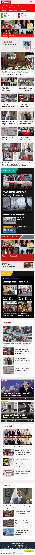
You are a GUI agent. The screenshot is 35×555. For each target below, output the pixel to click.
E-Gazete (22, 5)
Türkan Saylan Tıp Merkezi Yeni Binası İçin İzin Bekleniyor (22, 532)
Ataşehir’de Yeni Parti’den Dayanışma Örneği (8, 140)
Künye (3, 548)
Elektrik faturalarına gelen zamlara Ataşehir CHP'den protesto (10, 316)
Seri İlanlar (5, 10)
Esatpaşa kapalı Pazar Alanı (15, 282)
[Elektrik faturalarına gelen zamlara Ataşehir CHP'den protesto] (10, 306)
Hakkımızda (18, 548)
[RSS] (22, 547)
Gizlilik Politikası (10, 548)
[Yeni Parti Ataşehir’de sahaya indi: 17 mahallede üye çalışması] (17, 334)
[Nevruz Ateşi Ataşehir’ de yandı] (25, 290)
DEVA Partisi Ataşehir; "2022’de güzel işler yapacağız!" (24, 316)
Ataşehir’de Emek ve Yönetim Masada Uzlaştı (15, 446)
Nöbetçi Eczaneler (14, 8)
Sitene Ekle (25, 548)
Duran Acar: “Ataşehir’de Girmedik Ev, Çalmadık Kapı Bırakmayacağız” (22, 351)
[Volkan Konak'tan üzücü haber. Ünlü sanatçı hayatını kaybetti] (17, 388)
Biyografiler (22, 10)
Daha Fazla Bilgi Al (20, 553)
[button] (2, 45)
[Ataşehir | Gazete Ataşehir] (6, 2)
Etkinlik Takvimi (13, 10)
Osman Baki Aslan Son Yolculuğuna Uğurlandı (25, 90)
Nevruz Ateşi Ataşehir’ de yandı (24, 298)
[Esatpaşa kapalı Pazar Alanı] (17, 278)
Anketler (5, 8)
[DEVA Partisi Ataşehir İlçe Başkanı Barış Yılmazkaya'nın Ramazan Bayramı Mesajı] (10, 290)
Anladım (29, 551)
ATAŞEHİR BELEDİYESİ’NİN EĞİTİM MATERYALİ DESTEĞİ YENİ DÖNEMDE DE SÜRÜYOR (23, 452)
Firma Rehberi (25, 8)
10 (31, 421)
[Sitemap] (26, 547)
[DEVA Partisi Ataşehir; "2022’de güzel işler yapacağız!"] (25, 306)
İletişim (31, 548)
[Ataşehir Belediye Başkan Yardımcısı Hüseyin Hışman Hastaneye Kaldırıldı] (17, 496)
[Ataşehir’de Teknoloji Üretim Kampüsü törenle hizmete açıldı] (17, 410)
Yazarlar (14, 5)
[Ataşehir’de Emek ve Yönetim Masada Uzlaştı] (17, 437)
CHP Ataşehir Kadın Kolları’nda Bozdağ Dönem (26, 124)
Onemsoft (20, 545)
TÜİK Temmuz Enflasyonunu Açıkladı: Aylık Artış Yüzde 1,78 (22, 473)
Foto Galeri (6, 5)
